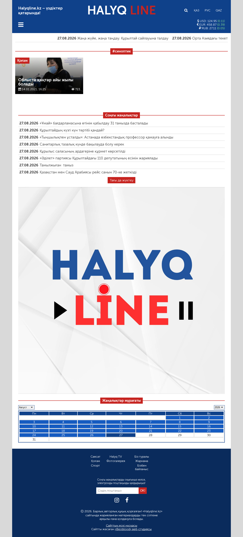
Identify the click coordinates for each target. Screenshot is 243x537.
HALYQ (121, 10)
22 (179, 431)
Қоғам (95, 461)
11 (63, 426)
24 (34, 435)
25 (63, 435)
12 (91, 426)
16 (209, 426)
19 (91, 431)
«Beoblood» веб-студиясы (133, 529)
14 (150, 426)
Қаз (196, 10)
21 (150, 431)
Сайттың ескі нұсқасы (121, 525)
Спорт (95, 465)
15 (179, 426)
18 (63, 431)
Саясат (95, 456)
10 (34, 426)
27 (120, 435)
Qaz (219, 10)
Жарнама (141, 461)
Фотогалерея (116, 461)
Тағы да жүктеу (121, 180)
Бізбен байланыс (141, 467)
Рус (207, 10)
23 (209, 431)
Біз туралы (141, 456)
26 (91, 435)
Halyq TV (116, 456)
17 (34, 431)
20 (121, 431)
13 (120, 426)
